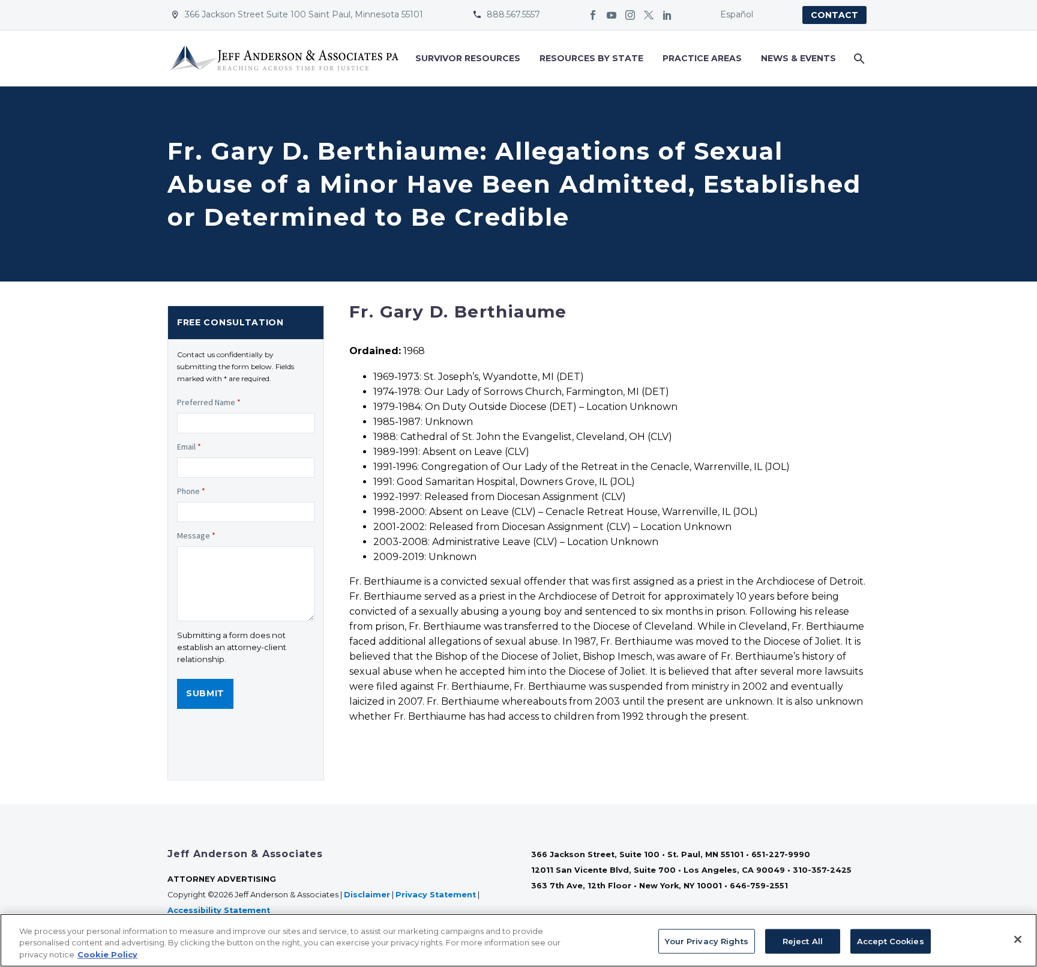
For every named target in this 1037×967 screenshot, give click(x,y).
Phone (191, 491)
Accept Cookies (890, 940)
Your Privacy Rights (706, 940)
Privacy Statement (435, 894)
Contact (834, 15)
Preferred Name (209, 402)
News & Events (798, 58)
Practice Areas (702, 58)
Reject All (803, 940)
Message (196, 535)
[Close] (1018, 939)
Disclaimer (367, 894)
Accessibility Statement (219, 910)
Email (189, 446)
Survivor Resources (467, 58)
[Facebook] (593, 15)
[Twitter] (649, 15)
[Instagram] (630, 15)
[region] (518, 940)
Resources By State (591, 58)
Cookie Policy (107, 954)
